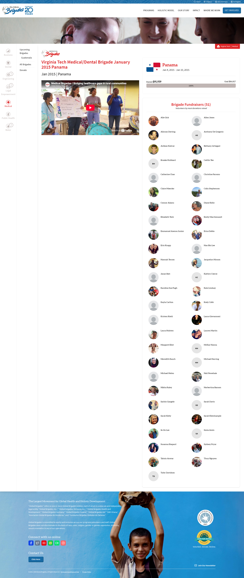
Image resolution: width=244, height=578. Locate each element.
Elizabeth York (167, 217)
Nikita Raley (166, 387)
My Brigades (237, 2)
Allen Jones (209, 118)
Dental (8, 66)
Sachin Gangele (167, 402)
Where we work (212, 10)
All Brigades (25, 64)
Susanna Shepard (168, 444)
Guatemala (26, 57)
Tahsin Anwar (167, 459)
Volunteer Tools (223, 2)
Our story (183, 10)
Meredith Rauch (168, 359)
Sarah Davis (209, 402)
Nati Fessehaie (210, 373)
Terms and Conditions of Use (69, 572)
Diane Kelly (209, 203)
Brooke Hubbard (168, 160)
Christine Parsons (212, 174)
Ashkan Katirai (167, 146)
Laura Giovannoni (212, 316)
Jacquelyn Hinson (212, 260)
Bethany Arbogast (212, 146)
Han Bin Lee (209, 245)
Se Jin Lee (165, 430)
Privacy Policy (86, 572)
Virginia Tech (225, 46)
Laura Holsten (167, 331)
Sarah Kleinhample (212, 416)
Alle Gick (165, 118)
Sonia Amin (209, 430)
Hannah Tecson (168, 260)
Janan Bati (165, 274)
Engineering (8, 78)
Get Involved (232, 10)
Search (198, 2)
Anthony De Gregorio (213, 132)
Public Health (8, 118)
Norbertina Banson (212, 387)
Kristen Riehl (167, 316)
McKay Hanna (210, 345)
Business (8, 54)
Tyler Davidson (168, 473)
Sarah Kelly (166, 416)
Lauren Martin (210, 331)
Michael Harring (211, 359)
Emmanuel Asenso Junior (172, 231)
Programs (148, 10)
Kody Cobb (209, 302)
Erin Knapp (166, 245)
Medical (8, 106)
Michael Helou (167, 373)
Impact (196, 10)
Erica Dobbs (209, 231)
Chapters (209, 2)
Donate (23, 70)
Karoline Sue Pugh (169, 288)
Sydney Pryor (210, 444)
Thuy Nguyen (210, 459)
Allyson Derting (168, 132)
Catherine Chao (168, 174)
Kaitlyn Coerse (210, 274)
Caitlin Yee (209, 160)
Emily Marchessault (213, 217)
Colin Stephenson (212, 189)
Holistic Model (166, 10)
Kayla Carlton (167, 302)
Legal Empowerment (8, 92)
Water (8, 129)
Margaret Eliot (167, 345)
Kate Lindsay (210, 288)
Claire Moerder (167, 189)
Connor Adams (167, 203)
